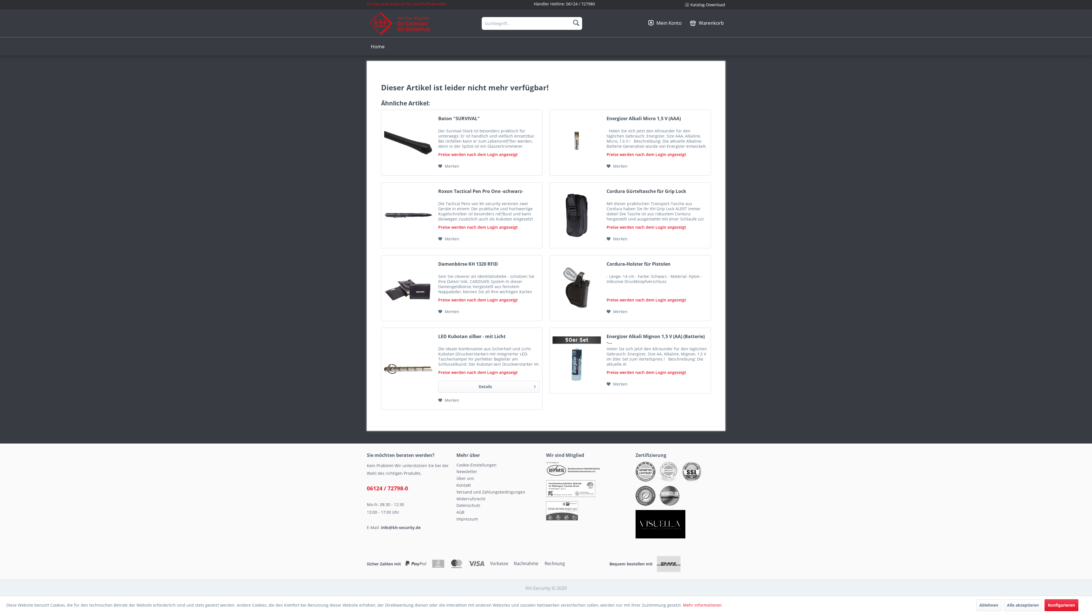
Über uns (465, 478)
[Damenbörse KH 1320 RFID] (408, 288)
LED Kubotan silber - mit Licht (472, 337)
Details (485, 386)
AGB (460, 512)
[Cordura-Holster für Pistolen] (577, 288)
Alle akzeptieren (1023, 605)
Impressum (467, 519)
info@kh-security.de (401, 527)
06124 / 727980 (580, 4)
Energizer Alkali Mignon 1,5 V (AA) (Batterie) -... (656, 339)
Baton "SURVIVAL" (459, 119)
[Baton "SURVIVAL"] (408, 143)
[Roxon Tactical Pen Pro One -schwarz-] (408, 215)
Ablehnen (988, 605)
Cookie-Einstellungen (476, 465)
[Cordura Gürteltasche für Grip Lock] (577, 215)
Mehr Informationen (702, 605)
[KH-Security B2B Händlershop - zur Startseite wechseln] (400, 23)
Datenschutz (468, 505)
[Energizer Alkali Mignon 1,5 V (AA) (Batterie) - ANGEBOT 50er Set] (577, 361)
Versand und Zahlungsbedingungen (490, 492)
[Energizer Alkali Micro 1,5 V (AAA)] (577, 143)
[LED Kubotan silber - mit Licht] (408, 369)
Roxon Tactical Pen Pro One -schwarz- (480, 191)
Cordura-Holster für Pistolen (639, 264)
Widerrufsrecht (470, 498)
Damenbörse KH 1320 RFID (468, 264)
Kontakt (463, 485)
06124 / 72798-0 (387, 488)
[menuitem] (703, 4)
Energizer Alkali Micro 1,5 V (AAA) (644, 119)
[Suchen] (576, 22)
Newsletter (466, 471)
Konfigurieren (1061, 605)
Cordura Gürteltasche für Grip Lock (646, 191)
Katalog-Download (707, 4)
